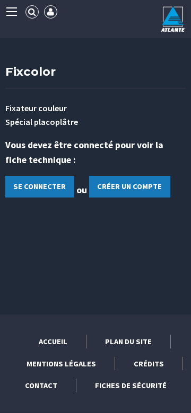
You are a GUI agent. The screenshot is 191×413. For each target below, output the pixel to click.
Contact (41, 385)
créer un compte (129, 186)
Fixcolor (30, 71)
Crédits (149, 364)
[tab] (32, 11)
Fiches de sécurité (131, 385)
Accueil (53, 341)
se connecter (39, 186)
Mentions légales (61, 364)
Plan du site (128, 341)
